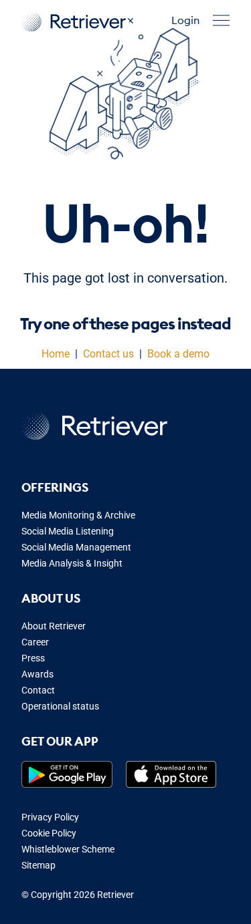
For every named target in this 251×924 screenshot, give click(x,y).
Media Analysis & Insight (71, 563)
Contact (38, 690)
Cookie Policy (48, 833)
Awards (37, 674)
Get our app (59, 741)
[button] (221, 20)
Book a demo (178, 353)
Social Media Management (76, 547)
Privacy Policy (50, 817)
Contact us (108, 353)
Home (55, 353)
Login (185, 20)
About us (50, 598)
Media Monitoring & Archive (78, 515)
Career (35, 642)
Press (33, 658)
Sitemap (38, 865)
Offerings (54, 487)
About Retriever (53, 626)
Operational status (60, 706)
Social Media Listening (67, 531)
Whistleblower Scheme (67, 849)
